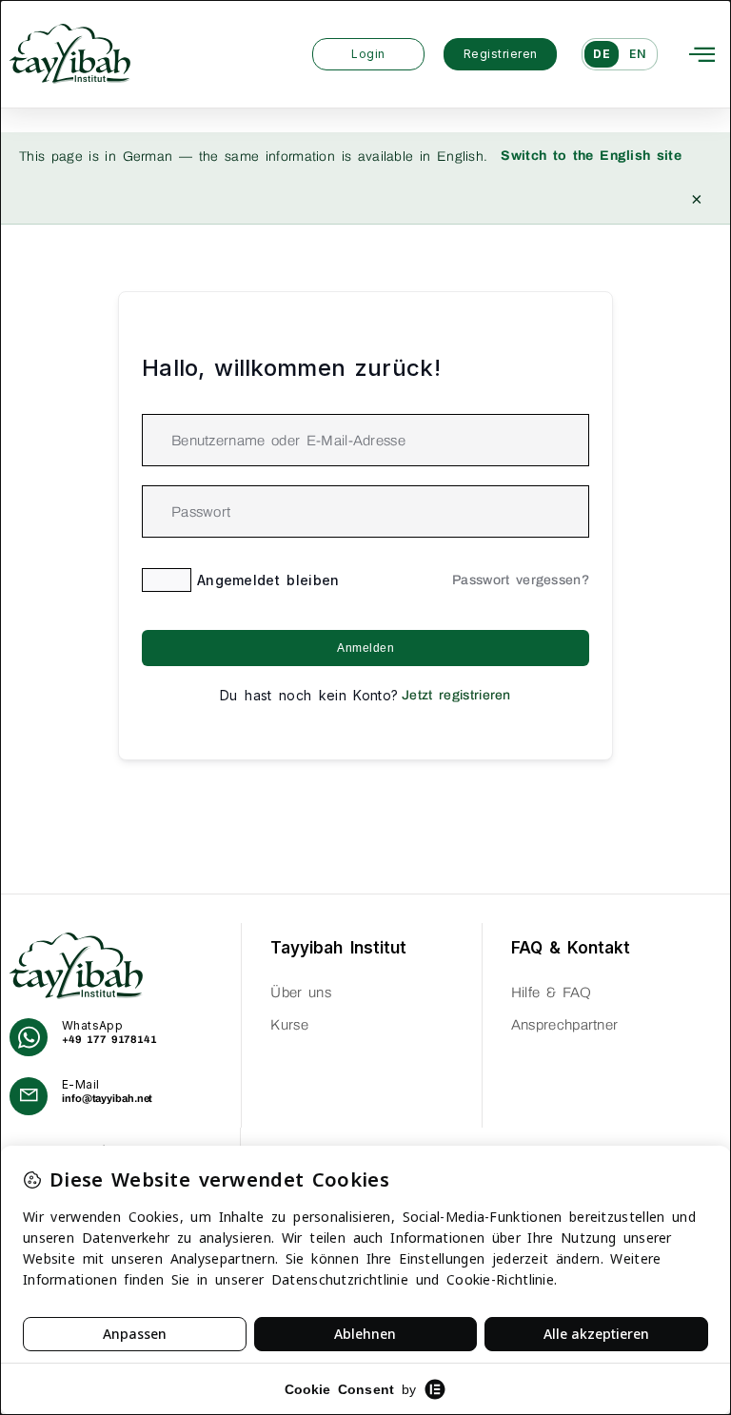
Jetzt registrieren (456, 695)
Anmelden (365, 648)
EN (637, 54)
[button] (701, 53)
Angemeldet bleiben (268, 580)
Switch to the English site (591, 155)
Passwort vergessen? (520, 580)
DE (602, 54)
